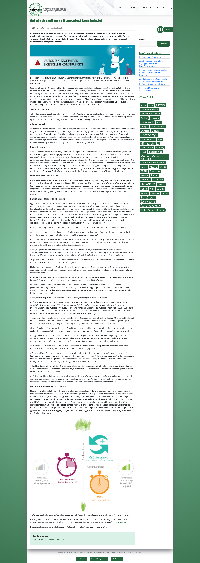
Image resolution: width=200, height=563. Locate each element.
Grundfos (145, 131)
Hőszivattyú (149, 135)
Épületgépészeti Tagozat (153, 210)
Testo (144, 188)
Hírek (133, 8)
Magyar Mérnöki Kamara (152, 157)
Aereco (143, 105)
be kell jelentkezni (56, 539)
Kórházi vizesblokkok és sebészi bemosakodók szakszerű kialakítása (153, 72)
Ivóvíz (160, 139)
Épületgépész (148, 201)
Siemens (145, 179)
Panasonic (155, 171)
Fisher (158, 122)
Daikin (157, 113)
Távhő (152, 189)
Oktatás (162, 167)
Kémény (160, 147)
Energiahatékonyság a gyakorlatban (149, 89)
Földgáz (144, 126)
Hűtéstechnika (148, 139)
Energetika (154, 118)
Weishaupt (155, 193)
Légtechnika (155, 151)
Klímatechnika (150, 143)
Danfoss (144, 118)
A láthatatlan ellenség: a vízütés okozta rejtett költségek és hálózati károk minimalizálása (153, 81)
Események (145, 8)
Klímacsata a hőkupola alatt (151, 57)
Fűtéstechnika (158, 126)
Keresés (142, 39)
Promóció (144, 175)
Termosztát (161, 184)
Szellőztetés (148, 184)
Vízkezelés (160, 189)
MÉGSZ (153, 166)
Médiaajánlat (116, 559)
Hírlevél (159, 8)
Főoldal (121, 8)
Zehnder (165, 193)
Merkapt (144, 167)
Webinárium (144, 193)
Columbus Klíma (149, 109)
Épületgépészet (150, 205)
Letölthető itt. (120, 522)
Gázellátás (157, 130)
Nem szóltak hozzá (54, 28)
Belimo (151, 105)
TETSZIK (168, 29)
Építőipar (148, 197)
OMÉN (144, 171)
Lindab (143, 152)
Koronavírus (147, 147)
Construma (146, 113)
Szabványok (157, 180)
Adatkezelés (82, 559)
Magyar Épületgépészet (153, 162)
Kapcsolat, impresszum (99, 559)
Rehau (154, 175)
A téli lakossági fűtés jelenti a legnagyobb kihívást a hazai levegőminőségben (152, 63)
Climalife (160, 104)
